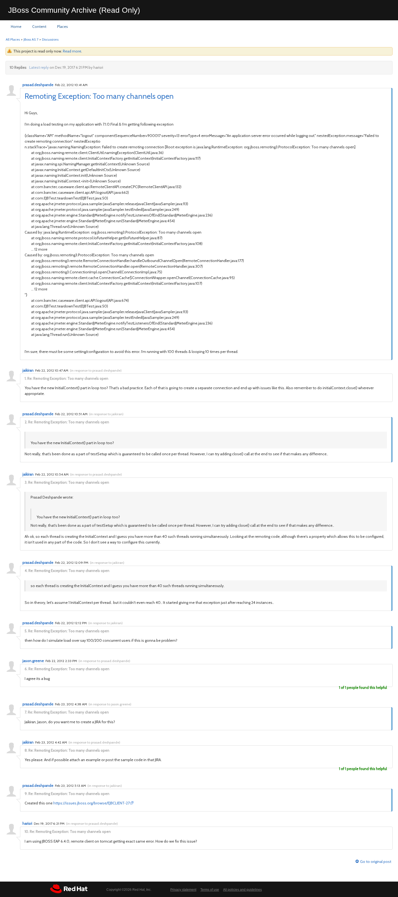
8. (26, 750)
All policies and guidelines (242, 890)
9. (26, 793)
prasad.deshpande (37, 85)
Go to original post (375, 861)
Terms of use (209, 890)
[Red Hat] (68, 888)
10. (27, 831)
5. (26, 631)
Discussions (50, 39)
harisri (27, 823)
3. (26, 482)
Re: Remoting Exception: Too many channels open (67, 378)
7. (26, 712)
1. (26, 378)
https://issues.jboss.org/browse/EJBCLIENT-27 (91, 803)
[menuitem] (16, 27)
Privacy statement (183, 890)
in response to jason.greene (110, 704)
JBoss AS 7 (31, 39)
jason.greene (33, 661)
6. (26, 669)
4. (26, 570)
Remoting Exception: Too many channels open (99, 96)
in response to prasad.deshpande (95, 370)
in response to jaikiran (106, 414)
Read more (72, 51)
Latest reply (39, 67)
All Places (13, 39)
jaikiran (28, 370)
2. (26, 422)
